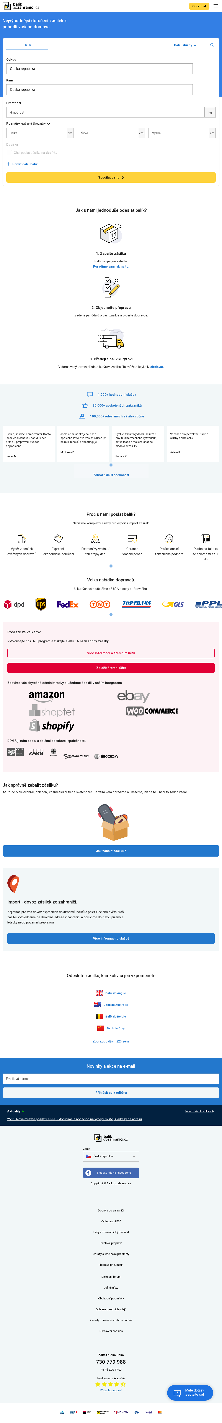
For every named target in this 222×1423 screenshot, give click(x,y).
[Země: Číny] (100, 1028)
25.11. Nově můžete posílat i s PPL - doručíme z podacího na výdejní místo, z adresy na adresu (74, 1119)
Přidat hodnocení (111, 1390)
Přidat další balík (22, 164)
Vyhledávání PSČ (111, 1221)
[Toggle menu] (216, 6)
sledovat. (157, 367)
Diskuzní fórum (111, 1276)
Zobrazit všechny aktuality (199, 1111)
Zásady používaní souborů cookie (111, 1320)
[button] (99, 1156)
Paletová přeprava (111, 1243)
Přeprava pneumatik (111, 1264)
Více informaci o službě (111, 938)
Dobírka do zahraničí (111, 1210)
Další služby (183, 45)
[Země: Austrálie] (97, 1004)
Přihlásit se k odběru (111, 1093)
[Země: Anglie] (99, 993)
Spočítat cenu (108, 177)
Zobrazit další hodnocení (111, 475)
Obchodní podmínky (111, 1298)
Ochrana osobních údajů (111, 1309)
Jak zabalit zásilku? (111, 851)
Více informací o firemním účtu (111, 653)
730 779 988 (111, 1362)
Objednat (199, 6)
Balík (27, 45)
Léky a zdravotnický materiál (111, 1232)
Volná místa (111, 1287)
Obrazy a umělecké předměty (111, 1254)
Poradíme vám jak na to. (111, 266)
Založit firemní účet (111, 668)
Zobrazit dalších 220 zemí (111, 1041)
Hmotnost (13, 103)
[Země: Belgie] (99, 1016)
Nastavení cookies (111, 1331)
